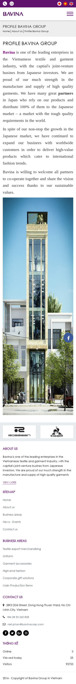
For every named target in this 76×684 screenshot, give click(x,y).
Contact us (10, 529)
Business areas (12, 514)
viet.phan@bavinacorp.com (12, 3)
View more (9, 482)
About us (17, 31)
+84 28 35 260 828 (5, 3)
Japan (59, 4)
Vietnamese (65, 4)
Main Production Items (18, 585)
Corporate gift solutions (18, 578)
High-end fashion (14, 571)
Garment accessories (17, 563)
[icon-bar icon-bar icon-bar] (70, 14)
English (71, 4)
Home (6, 31)
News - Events (12, 522)
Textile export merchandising (22, 549)
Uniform (8, 556)
